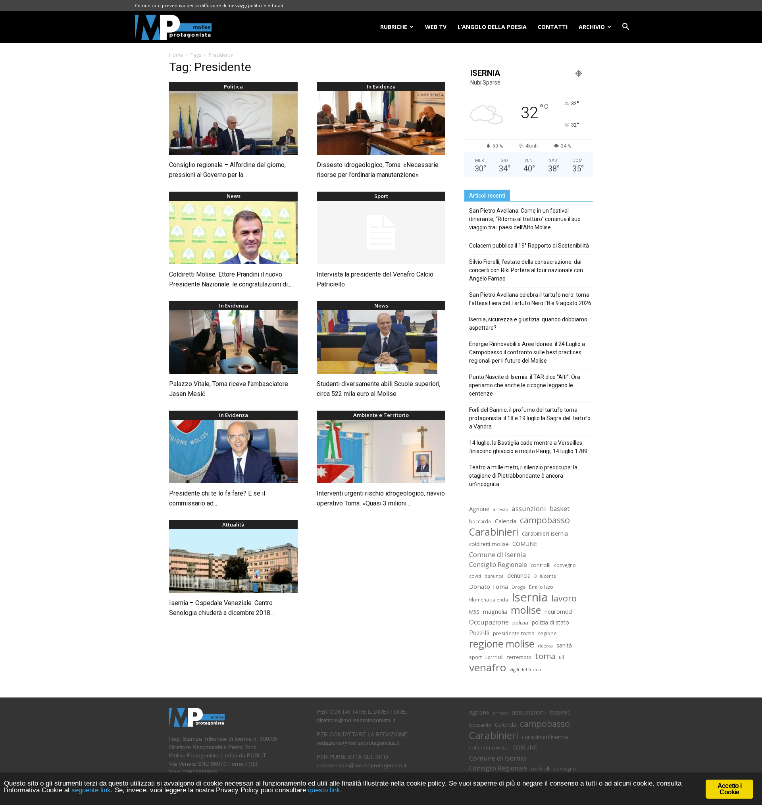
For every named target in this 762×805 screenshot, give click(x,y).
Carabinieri (493, 532)
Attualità (233, 524)
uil (561, 657)
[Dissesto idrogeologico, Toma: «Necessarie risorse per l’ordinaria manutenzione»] (381, 123)
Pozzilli (479, 633)
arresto (500, 509)
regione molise (501, 644)
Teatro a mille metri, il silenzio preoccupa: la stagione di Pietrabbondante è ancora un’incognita (523, 475)
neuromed (558, 611)
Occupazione (489, 622)
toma (545, 656)
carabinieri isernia (545, 533)
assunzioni (529, 508)
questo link (323, 790)
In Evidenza (381, 86)
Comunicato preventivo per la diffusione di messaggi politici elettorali (209, 5)
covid (475, 576)
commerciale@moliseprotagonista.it (361, 765)
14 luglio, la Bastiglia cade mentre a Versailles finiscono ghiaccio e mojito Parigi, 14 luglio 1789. (529, 447)
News (234, 196)
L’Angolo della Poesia (492, 27)
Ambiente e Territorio (381, 415)
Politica (233, 86)
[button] (625, 27)
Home (176, 55)
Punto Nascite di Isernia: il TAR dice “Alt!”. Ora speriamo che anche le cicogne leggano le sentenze (524, 385)
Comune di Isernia (497, 554)
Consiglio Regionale (498, 565)
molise (526, 610)
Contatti (553, 27)
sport (475, 657)
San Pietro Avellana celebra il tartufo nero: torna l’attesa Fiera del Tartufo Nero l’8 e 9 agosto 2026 (530, 299)
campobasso (545, 520)
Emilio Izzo (541, 587)
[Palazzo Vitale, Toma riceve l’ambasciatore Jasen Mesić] (233, 342)
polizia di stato (550, 622)
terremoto (519, 657)
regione (547, 633)
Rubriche (393, 27)
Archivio (592, 27)
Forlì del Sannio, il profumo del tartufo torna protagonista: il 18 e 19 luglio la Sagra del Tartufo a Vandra (530, 418)
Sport (381, 196)
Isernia (530, 597)
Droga (518, 587)
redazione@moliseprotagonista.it (358, 743)
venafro (487, 667)
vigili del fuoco (525, 669)
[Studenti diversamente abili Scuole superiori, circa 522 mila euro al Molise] (381, 342)
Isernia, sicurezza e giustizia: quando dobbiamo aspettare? (528, 323)
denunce (494, 576)
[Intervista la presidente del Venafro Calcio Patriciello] (381, 232)
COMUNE (524, 544)
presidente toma (514, 633)
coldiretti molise (489, 544)
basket (560, 509)
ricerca (545, 646)
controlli (540, 565)
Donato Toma (488, 586)
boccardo (480, 521)
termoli (494, 657)
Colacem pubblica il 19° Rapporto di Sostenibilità (529, 245)
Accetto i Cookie (729, 788)
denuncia (519, 575)
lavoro (564, 598)
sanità (564, 645)
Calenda (505, 521)
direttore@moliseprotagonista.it (356, 720)
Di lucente (545, 576)
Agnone (479, 509)
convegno (565, 565)
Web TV (435, 27)
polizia (520, 622)
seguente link (91, 790)
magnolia (495, 611)
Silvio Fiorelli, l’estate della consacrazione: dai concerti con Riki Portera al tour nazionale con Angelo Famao (526, 270)
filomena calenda (488, 599)
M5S (474, 612)
